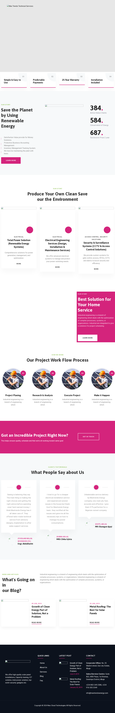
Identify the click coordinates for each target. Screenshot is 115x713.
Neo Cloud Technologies (57, 705)
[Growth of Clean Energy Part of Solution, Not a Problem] (63, 668)
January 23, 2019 (76, 687)
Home (42, 663)
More (19, 264)
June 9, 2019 (74, 674)
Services (43, 672)
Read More (37, 622)
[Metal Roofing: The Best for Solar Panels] (63, 683)
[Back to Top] (110, 709)
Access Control (92, 237)
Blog (41, 676)
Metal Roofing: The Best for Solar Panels (100, 610)
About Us (43, 667)
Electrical (19, 237)
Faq (41, 681)
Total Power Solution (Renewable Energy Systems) (18, 243)
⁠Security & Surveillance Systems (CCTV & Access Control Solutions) (96, 246)
